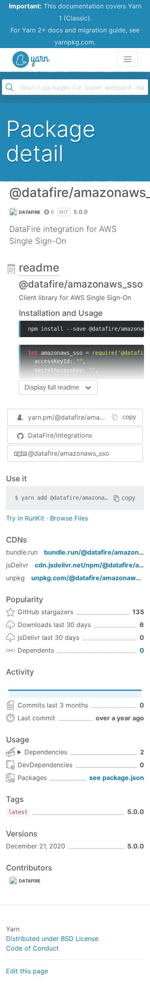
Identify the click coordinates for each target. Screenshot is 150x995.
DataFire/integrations (60, 435)
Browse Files (69, 518)
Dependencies (45, 752)
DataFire (29, 212)
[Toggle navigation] (128, 59)
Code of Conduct (32, 948)
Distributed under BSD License (52, 939)
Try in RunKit (25, 518)
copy (129, 417)
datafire (29, 881)
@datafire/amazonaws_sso (68, 453)
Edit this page (27, 971)
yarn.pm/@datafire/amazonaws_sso (82, 417)
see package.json (116, 778)
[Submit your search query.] (9, 87)
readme (39, 267)
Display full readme (51, 387)
